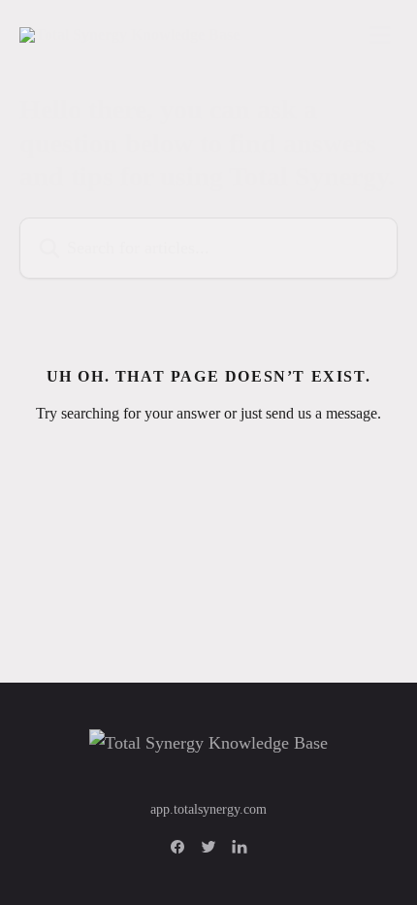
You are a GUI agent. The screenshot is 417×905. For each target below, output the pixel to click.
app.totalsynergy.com (208, 809)
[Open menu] (380, 35)
